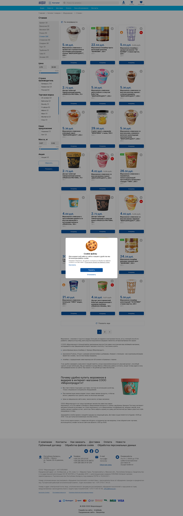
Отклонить (91, 275)
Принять (91, 270)
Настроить (72, 265)
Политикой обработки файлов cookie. (97, 262)
